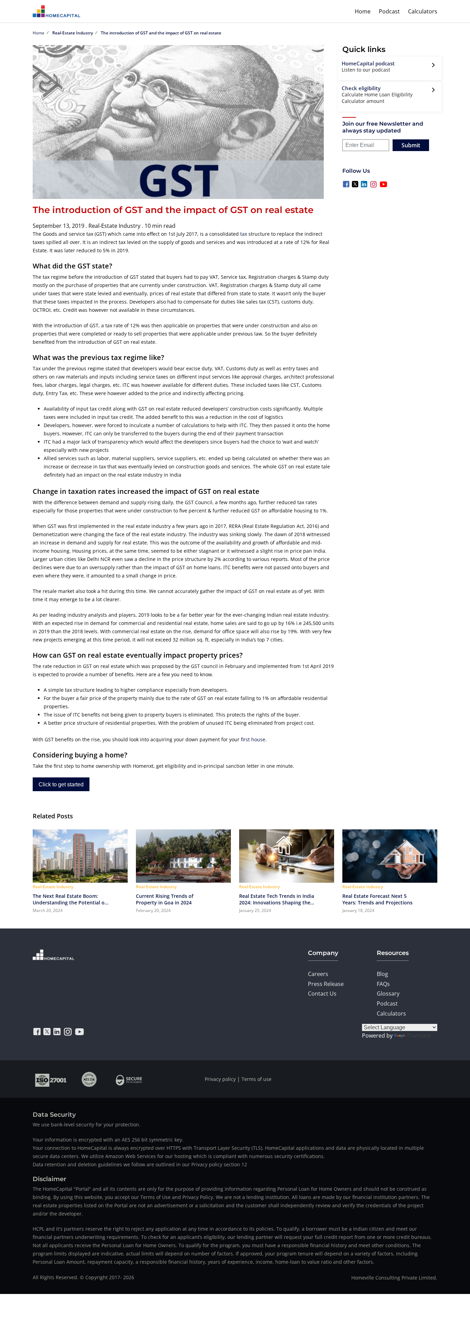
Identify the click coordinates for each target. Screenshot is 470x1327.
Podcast (389, 11)
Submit (411, 145)
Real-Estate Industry (72, 33)
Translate (419, 1035)
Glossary (388, 993)
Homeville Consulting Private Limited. (394, 1277)
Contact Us (322, 993)
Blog (382, 974)
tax (243, 234)
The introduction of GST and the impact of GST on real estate (161, 33)
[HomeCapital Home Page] (56, 11)
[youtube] (79, 1032)
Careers (318, 974)
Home (363, 11)
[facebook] (37, 1032)
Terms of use (256, 1079)
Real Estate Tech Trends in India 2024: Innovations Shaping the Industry (276, 899)
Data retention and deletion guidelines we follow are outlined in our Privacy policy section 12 (140, 1164)
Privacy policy (220, 1079)
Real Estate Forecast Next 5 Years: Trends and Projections (377, 899)
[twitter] (47, 1032)
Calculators (422, 11)
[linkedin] (57, 1032)
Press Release (326, 984)
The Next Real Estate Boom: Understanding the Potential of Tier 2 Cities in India (69, 899)
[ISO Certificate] (51, 1079)
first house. (254, 739)
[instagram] (68, 1032)
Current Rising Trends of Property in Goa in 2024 (164, 899)
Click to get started (61, 784)
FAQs (383, 984)
